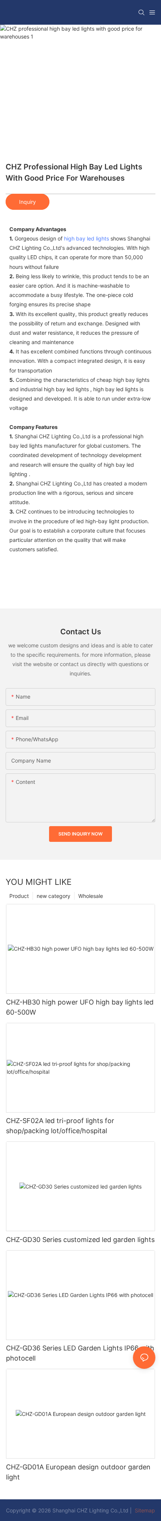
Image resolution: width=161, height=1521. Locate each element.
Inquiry (27, 202)
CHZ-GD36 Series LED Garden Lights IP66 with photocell (80, 1353)
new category (53, 896)
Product (19, 896)
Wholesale (90, 896)
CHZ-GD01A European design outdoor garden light (78, 1472)
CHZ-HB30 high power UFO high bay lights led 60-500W (80, 1007)
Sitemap (144, 1510)
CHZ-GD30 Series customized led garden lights (80, 1240)
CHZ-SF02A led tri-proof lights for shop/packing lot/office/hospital (60, 1126)
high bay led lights (86, 238)
